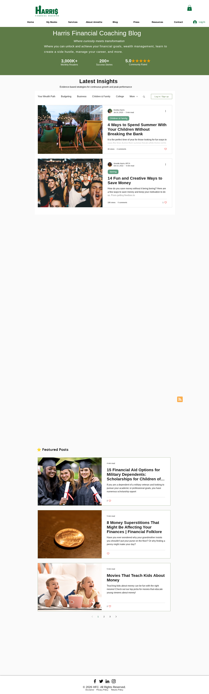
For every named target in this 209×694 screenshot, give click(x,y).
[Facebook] (95, 681)
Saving (113, 171)
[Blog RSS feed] (180, 399)
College (120, 96)
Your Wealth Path (46, 96)
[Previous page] (92, 616)
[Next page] (116, 616)
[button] (144, 96)
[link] (189, 8)
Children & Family (101, 96)
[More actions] (166, 111)
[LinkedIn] (107, 681)
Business (81, 96)
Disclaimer (90, 690)
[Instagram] (113, 681)
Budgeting (66, 96)
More (132, 96)
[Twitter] (101, 681)
